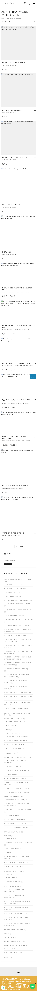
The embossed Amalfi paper (14, 945)
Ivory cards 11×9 (9, 252)
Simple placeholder (13, 748)
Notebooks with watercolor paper (19, 809)
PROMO (6, 934)
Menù (8, 730)
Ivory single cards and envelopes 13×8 (17, 326)
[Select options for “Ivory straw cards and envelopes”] (35, 363)
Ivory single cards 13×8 (12, 110)
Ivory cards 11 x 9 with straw (14, 157)
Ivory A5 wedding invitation (16, 625)
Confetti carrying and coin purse (19, 843)
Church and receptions (13, 719)
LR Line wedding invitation (16, 635)
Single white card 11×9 (11, 205)
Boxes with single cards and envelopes (15, 292)
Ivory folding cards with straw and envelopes (16, 400)
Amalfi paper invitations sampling (18, 610)
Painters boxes (11, 815)
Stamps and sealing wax (13, 941)
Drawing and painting (12, 797)
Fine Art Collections (12, 832)
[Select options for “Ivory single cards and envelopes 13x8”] (35, 326)
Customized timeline (14, 616)
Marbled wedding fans (14, 722)
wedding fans (11, 753)
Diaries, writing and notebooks (16, 758)
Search (7, 564)
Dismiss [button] (35, 983)
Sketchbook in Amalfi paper (16, 792)
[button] (35, 63)
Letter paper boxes (11, 886)
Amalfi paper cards (9, 65)
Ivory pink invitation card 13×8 (15, 486)
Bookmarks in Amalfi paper (16, 770)
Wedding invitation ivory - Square (19, 669)
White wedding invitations (11, 535)
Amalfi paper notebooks (15, 767)
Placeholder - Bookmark (15, 740)
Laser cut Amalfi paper (13, 871)
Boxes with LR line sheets (15, 913)
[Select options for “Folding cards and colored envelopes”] (35, 437)
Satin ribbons (9, 938)
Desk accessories (12, 849)
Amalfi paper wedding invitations (17, 601)
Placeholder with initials (15, 744)
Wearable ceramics (13, 866)
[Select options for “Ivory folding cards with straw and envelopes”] (35, 399)
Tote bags (8, 957)
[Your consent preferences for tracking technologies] (3, 988)
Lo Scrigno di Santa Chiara (10, 3)
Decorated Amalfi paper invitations (19, 619)
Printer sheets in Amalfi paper (17, 788)
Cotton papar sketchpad (15, 778)
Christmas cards (12, 592)
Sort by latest (6, 21)
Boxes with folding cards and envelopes (16, 403)
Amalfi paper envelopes (15, 588)
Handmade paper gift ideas (16, 862)
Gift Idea (7, 836)
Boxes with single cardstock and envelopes (17, 365)
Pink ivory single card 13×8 (13, 63)
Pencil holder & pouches (14, 930)
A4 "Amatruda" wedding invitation (18, 604)
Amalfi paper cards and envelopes (17, 579)
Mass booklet (11, 726)
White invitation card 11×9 (13, 533)
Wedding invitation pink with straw (19, 696)
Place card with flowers (15, 736)
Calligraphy (10, 774)
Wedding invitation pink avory (12, 488)
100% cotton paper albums (15, 800)
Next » (22, 546)
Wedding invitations (13, 882)
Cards (8, 874)
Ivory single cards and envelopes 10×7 (17, 289)
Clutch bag (10, 839)
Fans (7, 852)
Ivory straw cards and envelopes (16, 363)
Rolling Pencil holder (14, 819)
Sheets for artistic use (15, 823)
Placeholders (11, 733)
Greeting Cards (12, 596)
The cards (9, 948)
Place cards (10, 878)
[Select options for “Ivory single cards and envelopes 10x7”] (35, 288)
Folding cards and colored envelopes (14, 437)
